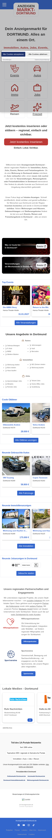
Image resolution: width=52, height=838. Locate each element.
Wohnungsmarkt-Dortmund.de (38, 780)
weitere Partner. (36, 606)
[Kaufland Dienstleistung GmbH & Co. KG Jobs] (36, 565)
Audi (33, 348)
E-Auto (9, 348)
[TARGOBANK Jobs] (26, 565)
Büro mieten (11, 368)
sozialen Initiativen (34, 601)
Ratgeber (9, 830)
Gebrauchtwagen (13, 346)
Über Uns (32, 830)
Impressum (42, 830)
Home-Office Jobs (37, 384)
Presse (17, 830)
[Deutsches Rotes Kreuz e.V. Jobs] (16, 565)
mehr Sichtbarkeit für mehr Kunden (26, 614)
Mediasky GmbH (26, 609)
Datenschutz (22, 834)
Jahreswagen (36, 345)
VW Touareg (8, 478)
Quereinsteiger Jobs (14, 381)
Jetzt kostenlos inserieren (26, 141)
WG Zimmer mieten (38, 364)
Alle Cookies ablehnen (38, 54)
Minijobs (10, 384)
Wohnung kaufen (37, 368)
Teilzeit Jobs (35, 381)
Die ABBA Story (10, 307)
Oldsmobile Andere (11, 425)
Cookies (32, 834)
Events (40, 246)
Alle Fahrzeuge (26, 493)
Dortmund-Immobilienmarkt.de (14, 780)
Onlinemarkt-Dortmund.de (16, 776)
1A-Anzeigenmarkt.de (26, 804)
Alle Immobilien (26, 546)
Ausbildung (35, 387)
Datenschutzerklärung (42, 59)
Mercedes (35, 351)
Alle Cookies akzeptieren (13, 54)
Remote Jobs (12, 387)
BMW (9, 351)
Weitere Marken (13, 354)
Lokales (24, 830)
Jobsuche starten (26, 573)
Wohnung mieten (13, 365)
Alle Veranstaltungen (26, 323)
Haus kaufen (11, 370)
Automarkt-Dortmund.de (36, 776)
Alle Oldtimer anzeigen (26, 440)
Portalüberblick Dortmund (26, 772)
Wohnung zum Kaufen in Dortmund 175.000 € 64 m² (15, 531)
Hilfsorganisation (29, 641)
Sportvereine (28, 674)
